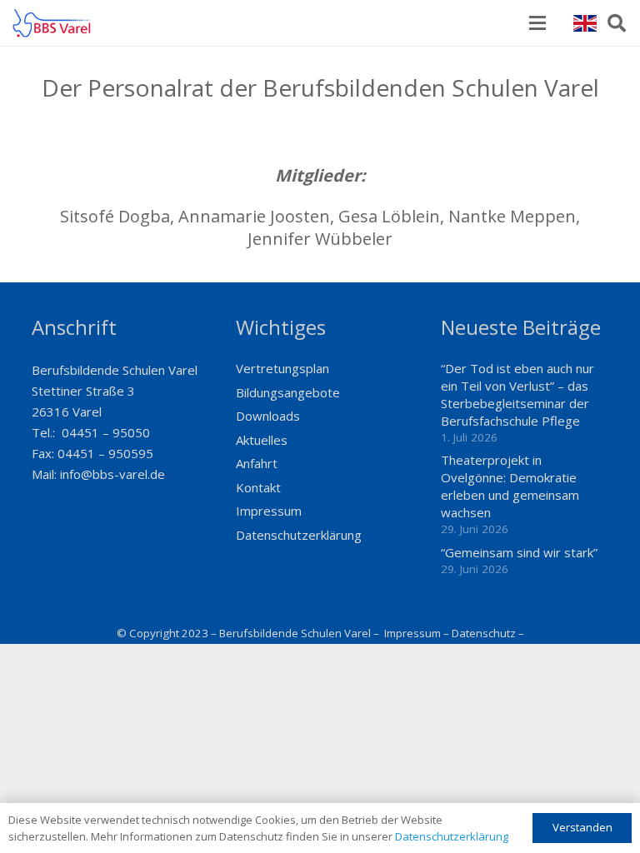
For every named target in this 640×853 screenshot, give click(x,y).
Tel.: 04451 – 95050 (91, 432)
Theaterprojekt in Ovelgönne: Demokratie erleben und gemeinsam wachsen (510, 486)
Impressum (269, 510)
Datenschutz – (488, 633)
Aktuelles (262, 439)
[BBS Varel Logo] (51, 22)
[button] (537, 23)
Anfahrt (257, 463)
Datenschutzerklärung (299, 534)
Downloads (268, 415)
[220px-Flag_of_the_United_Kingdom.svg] (584, 23)
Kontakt (258, 487)
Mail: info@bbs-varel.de (98, 474)
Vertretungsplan (282, 368)
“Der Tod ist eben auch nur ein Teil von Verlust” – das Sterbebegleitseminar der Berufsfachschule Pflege (517, 394)
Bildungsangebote (288, 392)
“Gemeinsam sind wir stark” (519, 552)
